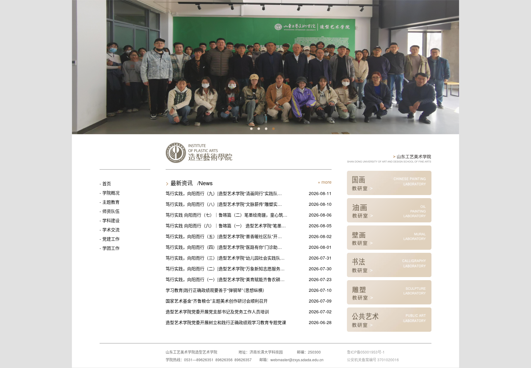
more (326, 182)
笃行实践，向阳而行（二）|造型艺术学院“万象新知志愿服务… (225, 268)
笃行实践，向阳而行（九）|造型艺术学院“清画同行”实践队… (224, 193)
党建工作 (111, 239)
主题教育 (111, 202)
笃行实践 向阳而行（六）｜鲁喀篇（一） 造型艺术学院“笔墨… (226, 225)
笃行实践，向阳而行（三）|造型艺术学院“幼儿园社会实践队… (225, 258)
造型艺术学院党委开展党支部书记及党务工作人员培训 (217, 311)
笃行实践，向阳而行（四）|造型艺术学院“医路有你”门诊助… (224, 247)
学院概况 (111, 193)
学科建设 (111, 220)
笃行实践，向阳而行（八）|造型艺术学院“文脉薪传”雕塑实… (224, 204)
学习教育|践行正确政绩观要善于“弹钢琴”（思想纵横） (216, 290)
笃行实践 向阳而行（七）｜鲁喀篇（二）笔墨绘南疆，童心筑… (226, 215)
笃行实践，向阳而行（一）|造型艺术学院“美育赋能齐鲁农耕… (225, 279)
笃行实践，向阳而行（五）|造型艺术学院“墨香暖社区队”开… (224, 236)
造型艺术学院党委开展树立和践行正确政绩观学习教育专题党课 (226, 322)
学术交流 (111, 229)
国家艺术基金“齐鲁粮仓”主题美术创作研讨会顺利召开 (217, 301)
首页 (106, 183)
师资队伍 (111, 211)
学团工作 (111, 248)
